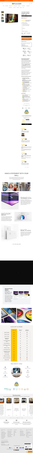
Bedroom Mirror (9, 435)
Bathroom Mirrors (10, 431)
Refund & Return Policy (22, 434)
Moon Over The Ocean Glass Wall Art (29, 446)
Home (22, 11)
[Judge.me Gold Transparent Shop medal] (19, 389)
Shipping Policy (21, 431)
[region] (16, 1)
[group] (15, 294)
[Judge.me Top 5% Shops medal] (25, 389)
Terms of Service (22, 433)
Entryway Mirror (9, 433)
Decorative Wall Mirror (10, 434)
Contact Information (22, 435)
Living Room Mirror (10, 436)
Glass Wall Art (27, 11)
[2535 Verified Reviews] (26, 114)
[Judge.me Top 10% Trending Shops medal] (28, 389)
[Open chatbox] (29, 452)
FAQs (14, 434)
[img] (23, 128)
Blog (14, 435)
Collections (24, 11)
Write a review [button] (26, 124)
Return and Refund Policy (26, 105)
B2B (14, 433)
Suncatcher (2, 438)
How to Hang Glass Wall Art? (29, 435)
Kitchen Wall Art (3, 437)
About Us (15, 431)
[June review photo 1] (23, 134)
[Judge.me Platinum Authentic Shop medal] (17, 389)
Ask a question (26, 103)
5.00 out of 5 (28, 117)
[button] (23, 119)
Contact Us (15, 432)
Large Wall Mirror (10, 432)
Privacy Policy (21, 432)
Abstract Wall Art (3, 436)
